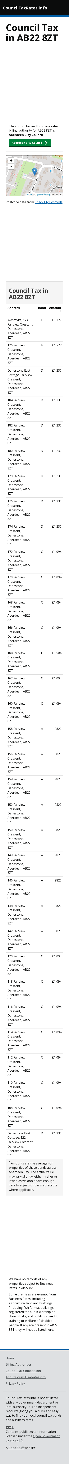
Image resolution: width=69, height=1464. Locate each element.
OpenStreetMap (43, 194)
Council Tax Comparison (23, 1371)
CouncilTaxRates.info (25, 8)
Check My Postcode (48, 202)
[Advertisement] (34, 84)
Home (10, 1358)
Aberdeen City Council (27, 142)
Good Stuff (16, 1448)
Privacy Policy (15, 1383)
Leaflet (28, 194)
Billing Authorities (19, 1364)
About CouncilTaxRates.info (26, 1377)
